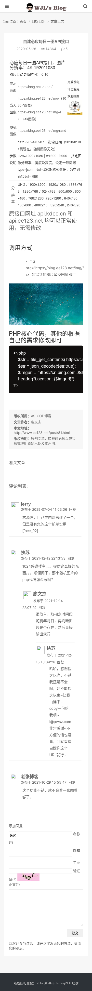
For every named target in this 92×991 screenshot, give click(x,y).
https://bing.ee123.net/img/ (38, 98)
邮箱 (76, 850)
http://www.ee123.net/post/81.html (42, 432)
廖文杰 (36, 422)
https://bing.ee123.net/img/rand (42, 130)
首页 (23, 21)
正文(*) (14, 884)
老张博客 (30, 776)
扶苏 (25, 552)
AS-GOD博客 (41, 416)
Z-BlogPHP (63, 983)
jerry (26, 504)
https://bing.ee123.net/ (35, 86)
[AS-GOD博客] (46, 13)
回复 (72, 509)
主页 (76, 862)
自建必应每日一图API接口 (46, 41)
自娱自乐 (38, 21)
